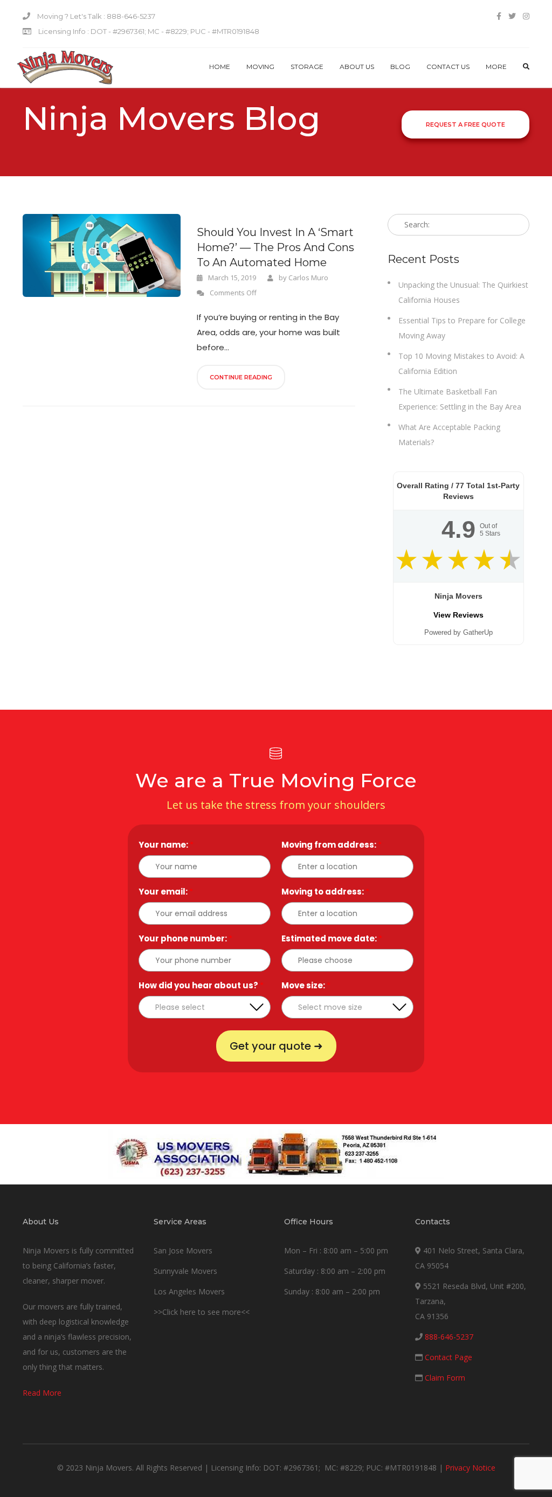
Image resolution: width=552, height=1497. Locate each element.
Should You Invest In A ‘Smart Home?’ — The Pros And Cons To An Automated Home (275, 247)
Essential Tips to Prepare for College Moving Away (462, 328)
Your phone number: (185, 938)
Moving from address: (331, 844)
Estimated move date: (331, 938)
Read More (42, 1393)
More (496, 67)
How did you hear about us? (201, 985)
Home (219, 67)
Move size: (305, 985)
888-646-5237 (449, 1337)
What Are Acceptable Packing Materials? (449, 434)
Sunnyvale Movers (185, 1271)
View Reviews (458, 615)
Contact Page (448, 1357)
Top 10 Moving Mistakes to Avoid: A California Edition (461, 363)
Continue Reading (241, 377)
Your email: (166, 891)
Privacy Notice (470, 1468)
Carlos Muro (308, 277)
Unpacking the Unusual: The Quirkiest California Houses (463, 292)
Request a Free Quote (465, 124)
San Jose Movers (183, 1250)
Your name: (166, 844)
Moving (260, 67)
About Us (357, 67)
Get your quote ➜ (276, 1046)
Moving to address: (325, 891)
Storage (307, 67)
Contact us (448, 67)
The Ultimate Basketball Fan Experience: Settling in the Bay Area (459, 399)
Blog (400, 67)
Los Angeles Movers (189, 1291)
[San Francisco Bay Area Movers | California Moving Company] (65, 68)
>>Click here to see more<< (202, 1312)
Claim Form (445, 1378)
